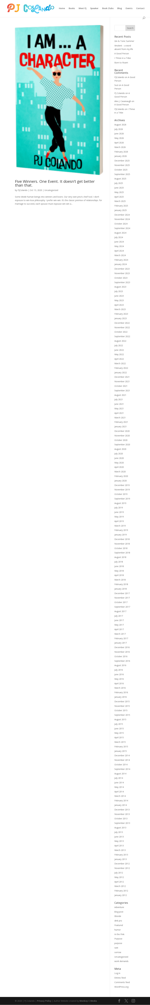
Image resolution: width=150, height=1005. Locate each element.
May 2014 (119, 787)
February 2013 (121, 854)
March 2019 (120, 525)
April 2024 (119, 250)
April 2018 (119, 575)
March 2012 (120, 886)
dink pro (118, 920)
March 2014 (120, 796)
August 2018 (120, 557)
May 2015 (119, 733)
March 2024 (120, 255)
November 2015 (122, 706)
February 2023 (121, 313)
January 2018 (120, 588)
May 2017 (119, 624)
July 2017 (118, 615)
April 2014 (119, 791)
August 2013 (120, 827)
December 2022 (122, 322)
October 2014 (120, 764)
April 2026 (119, 142)
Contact (140, 8)
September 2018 (122, 552)
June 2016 (119, 674)
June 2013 (119, 836)
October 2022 (120, 331)
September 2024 (122, 228)
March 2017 (120, 633)
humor (117, 929)
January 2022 (120, 372)
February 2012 (121, 890)
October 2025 (120, 169)
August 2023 (120, 286)
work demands (121, 961)
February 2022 (121, 368)
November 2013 (122, 814)
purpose (118, 943)
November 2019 (122, 489)
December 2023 (122, 268)
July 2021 (118, 399)
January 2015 (120, 751)
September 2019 (122, 498)
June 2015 (119, 728)
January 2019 (120, 534)
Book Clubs (108, 8)
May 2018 (119, 570)
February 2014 (121, 800)
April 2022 (119, 358)
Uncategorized (51, 190)
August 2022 (120, 340)
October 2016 (120, 656)
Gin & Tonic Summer (124, 41)
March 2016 (120, 687)
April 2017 (119, 629)
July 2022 (118, 345)
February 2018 (121, 584)
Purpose (118, 938)
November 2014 (122, 760)
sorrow (117, 952)
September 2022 (122, 336)
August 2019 (120, 503)
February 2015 (121, 746)
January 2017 (120, 642)
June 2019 (119, 512)
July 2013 (118, 832)
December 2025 (122, 160)
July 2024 (118, 237)
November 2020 (122, 435)
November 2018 (122, 543)
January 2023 (120, 318)
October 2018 (120, 548)
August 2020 (120, 449)
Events (129, 8)
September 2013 (122, 823)
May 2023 (119, 300)
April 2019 (119, 521)
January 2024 (120, 264)
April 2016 (119, 683)
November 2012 (122, 868)
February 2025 (121, 205)
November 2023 (122, 273)
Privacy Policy (44, 1000)
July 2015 (118, 724)
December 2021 (122, 376)
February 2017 (121, 638)
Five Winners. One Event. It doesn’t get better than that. (55, 183)
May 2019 (119, 516)
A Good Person (121, 53)
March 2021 (120, 417)
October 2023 (120, 277)
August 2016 (120, 665)
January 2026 (120, 156)
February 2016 (121, 692)
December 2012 (122, 863)
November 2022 (122, 327)
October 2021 (120, 386)
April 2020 (119, 467)
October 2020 (120, 440)
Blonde (117, 916)
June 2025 (119, 187)
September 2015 (122, 715)
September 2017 (122, 606)
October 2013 (120, 818)
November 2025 (122, 165)
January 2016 (120, 697)
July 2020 (118, 453)
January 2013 (120, 859)
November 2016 (122, 651)
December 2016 (122, 647)
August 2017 (120, 611)
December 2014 (122, 755)
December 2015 (122, 701)
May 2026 (119, 138)
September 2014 (122, 769)
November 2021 (122, 381)
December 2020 (122, 431)
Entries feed (120, 977)
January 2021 (120, 426)
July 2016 (118, 669)
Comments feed (122, 982)
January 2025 (120, 210)
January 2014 (120, 805)
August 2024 (120, 232)
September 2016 (122, 661)
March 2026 (120, 147)
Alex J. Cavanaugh (122, 101)
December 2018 (122, 539)
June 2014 (119, 782)
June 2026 (119, 133)
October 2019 (120, 494)
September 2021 (122, 390)
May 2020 (119, 462)
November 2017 (122, 597)
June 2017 (119, 620)
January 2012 (120, 895)
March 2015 (120, 742)
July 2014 (118, 778)
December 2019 (122, 485)
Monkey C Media (88, 1000)
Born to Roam (121, 62)
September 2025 (122, 174)
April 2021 (119, 413)
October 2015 (120, 710)
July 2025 (118, 183)
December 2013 (122, 809)
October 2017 (120, 602)
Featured (118, 925)
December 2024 (122, 214)
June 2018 (119, 566)
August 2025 (120, 178)
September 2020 (122, 444)
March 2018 (120, 579)
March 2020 (120, 471)
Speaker (94, 8)
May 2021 (119, 408)
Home (62, 8)
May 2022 (119, 354)
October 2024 (120, 223)
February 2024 (121, 259)
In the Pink (119, 934)
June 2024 (119, 241)
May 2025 (119, 192)
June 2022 (119, 350)
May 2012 (119, 877)
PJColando (23, 190)
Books (72, 8)
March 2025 (120, 201)
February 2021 (121, 422)
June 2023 (119, 295)
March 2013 (120, 850)
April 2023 (119, 304)
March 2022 (120, 363)
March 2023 (120, 309)
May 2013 (119, 841)
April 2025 (119, 196)
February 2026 (121, 151)
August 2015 (120, 719)
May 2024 (119, 246)
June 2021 (119, 404)
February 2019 (121, 530)
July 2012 (118, 872)
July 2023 (118, 291)
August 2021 (120, 395)
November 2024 (122, 219)
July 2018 (118, 561)
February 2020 (121, 476)
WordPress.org (121, 986)
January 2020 (120, 480)
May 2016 (119, 679)
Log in (117, 973)
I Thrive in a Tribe (122, 58)
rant (116, 947)
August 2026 (120, 124)
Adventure (119, 907)
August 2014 (120, 773)
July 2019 (118, 507)
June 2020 (119, 458)
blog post (118, 911)
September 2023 (122, 282)
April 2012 (119, 881)
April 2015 (119, 737)
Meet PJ (82, 8)
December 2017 (122, 593)
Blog (119, 8)
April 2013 (119, 845)
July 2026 (118, 129)
